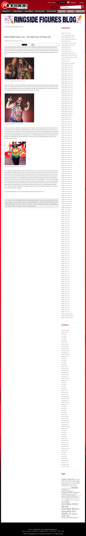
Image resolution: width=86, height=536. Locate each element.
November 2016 (65, 398)
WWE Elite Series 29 (66, 123)
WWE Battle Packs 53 (66, 101)
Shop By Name (51, 11)
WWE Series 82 (65, 281)
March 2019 (64, 342)
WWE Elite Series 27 (66, 119)
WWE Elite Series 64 (66, 193)
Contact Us (80, 11)
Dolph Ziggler (73, 483)
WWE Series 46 (65, 229)
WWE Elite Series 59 (66, 183)
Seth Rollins (74, 497)
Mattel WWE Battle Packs (67, 37)
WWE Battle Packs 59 (66, 111)
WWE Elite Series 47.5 (67, 161)
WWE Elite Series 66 (66, 197)
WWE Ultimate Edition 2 (67, 317)
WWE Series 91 (65, 297)
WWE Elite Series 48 (66, 163)
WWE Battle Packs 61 (66, 115)
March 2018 (64, 366)
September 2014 (65, 448)
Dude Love (48, 200)
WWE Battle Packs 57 (66, 107)
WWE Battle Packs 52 (66, 99)
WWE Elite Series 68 (66, 201)
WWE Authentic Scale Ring (68, 63)
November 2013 (65, 466)
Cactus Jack (42, 200)
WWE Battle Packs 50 (66, 97)
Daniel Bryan (76, 481)
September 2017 (65, 378)
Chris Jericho (70, 481)
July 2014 (63, 452)
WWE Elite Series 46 (66, 157)
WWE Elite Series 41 (66, 147)
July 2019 (63, 334)
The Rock (63, 500)
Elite (77, 483)
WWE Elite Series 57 (66, 179)
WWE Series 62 (65, 255)
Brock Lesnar (64, 481)
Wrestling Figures (65, 61)
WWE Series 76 (65, 269)
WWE (14, 206)
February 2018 (64, 368)
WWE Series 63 (65, 257)
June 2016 (64, 408)
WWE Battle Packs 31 (66, 71)
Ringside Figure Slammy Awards (69, 57)
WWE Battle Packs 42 (66, 89)
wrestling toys (8, 206)
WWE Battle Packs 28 (66, 65)
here (42, 191)
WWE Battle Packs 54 (66, 103)
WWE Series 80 (65, 277)
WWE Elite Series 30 (66, 125)
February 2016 (64, 416)
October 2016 (64, 400)
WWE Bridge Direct (66, 117)
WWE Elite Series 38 (66, 141)
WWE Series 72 (65, 261)
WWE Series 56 (65, 243)
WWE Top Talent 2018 (66, 313)
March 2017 (64, 390)
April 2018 (63, 364)
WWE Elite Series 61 (66, 187)
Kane (69, 485)
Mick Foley (18, 204)
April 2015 (63, 436)
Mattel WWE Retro (66, 47)
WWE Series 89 (65, 293)
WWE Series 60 (65, 251)
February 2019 (64, 344)
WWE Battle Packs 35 (66, 79)
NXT (76, 494)
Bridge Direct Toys (65, 33)
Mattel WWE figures (10, 204)
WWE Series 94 (65, 303)
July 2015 (63, 430)
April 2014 (63, 456)
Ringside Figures (19, 40)
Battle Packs (64, 480)
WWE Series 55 (65, 241)
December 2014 (65, 444)
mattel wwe (42, 202)
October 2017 (64, 376)
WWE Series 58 (65, 247)
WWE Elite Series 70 (66, 205)
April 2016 (63, 412)
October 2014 (64, 446)
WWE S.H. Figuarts (66, 209)
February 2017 (64, 392)
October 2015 (64, 424)
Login (49, 2)
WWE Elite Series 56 (66, 177)
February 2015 (64, 440)
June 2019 (64, 336)
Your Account (62, 2)
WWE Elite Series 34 (66, 133)
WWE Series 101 (65, 213)
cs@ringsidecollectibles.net (51, 529)
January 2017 (64, 394)
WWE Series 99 (65, 311)
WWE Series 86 (65, 287)
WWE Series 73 (65, 263)
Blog (63, 531)
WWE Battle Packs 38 (66, 83)
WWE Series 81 (65, 279)
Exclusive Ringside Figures (68, 35)
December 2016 (65, 396)
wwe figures (73, 514)
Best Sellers (39, 11)
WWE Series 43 (65, 223)
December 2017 (65, 372)
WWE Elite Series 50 (66, 167)
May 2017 (63, 386)
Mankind (24, 202)
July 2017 (63, 382)
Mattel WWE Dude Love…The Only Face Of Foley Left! (27, 37)
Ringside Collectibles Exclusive (74, 496)
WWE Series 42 (65, 221)
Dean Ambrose (65, 483)
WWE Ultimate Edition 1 (67, 315)
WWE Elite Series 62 (66, 189)
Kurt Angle (69, 488)
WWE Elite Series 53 (66, 173)
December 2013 (65, 464)
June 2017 (64, 384)
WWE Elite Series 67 (66, 199)
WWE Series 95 (65, 305)
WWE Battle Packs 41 (66, 87)
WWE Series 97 (65, 307)
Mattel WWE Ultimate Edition (68, 53)
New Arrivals (18, 11)
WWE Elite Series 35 (66, 135)
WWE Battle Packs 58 (66, 109)
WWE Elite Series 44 (66, 153)
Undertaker (77, 500)
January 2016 (64, 418)
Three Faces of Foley (27, 204)
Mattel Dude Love (35, 202)
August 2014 (64, 450)
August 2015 (64, 428)
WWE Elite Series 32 (66, 129)
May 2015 (63, 434)
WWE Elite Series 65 (66, 195)
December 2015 (65, 420)
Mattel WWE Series (66, 49)
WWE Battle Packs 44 (66, 91)
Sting (76, 498)
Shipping (70, 11)
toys (67, 500)
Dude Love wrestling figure (15, 202)
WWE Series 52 (65, 235)
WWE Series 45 (65, 227)
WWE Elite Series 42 (66, 149)
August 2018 (64, 356)
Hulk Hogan (69, 484)
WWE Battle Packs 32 (66, 73)
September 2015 (65, 426)
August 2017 (64, 380)
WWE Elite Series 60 (66, 185)
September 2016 (65, 402)
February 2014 (64, 460)
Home (23, 531)
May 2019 (63, 338)
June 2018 (64, 360)
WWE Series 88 (65, 291)
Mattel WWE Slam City (67, 51)
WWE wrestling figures (69, 517)
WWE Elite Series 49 (66, 165)
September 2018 (65, 354)
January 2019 (64, 346)
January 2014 (64, 462)
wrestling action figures (43, 204)
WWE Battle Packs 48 (66, 93)
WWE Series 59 (65, 249)
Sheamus (63, 498)
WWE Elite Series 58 (66, 181)
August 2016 (64, 404)
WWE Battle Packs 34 (66, 77)
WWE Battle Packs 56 (66, 105)
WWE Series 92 (65, 299)
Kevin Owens (74, 485)
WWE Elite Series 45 (66, 155)
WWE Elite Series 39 (66, 143)
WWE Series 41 (65, 219)
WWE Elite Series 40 (66, 145)
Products (6, 11)
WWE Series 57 (65, 245)
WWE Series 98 (65, 309)
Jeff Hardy (74, 484)
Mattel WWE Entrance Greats (68, 43)
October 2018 (64, 352)
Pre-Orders (29, 11)
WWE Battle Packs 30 (66, 69)
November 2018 (65, 350)
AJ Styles (77, 479)
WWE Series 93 (65, 301)
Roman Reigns (65, 497)
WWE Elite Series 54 (66, 175)
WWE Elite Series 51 (66, 169)
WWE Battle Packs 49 (66, 95)
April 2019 (63, 340)
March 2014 (64, 458)
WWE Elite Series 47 (66, 159)
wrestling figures (53, 204)
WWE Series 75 (65, 267)
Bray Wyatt (76, 480)
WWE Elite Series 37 (66, 139)
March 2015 (64, 438)
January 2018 (64, 370)
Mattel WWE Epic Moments (68, 45)
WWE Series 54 (65, 239)
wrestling (35, 204)
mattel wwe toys (67, 494)
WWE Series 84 (65, 285)
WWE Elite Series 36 (66, 137)
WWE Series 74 (65, 265)
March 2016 (64, 414)
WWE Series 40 (65, 217)
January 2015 (64, 442)
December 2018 (65, 348)
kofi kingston (64, 488)
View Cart (73, 2)
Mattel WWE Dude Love (52, 202)
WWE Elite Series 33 (66, 131)
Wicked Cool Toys (65, 59)
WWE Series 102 (65, 215)
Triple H (72, 500)
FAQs (59, 531)
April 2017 (63, 388)
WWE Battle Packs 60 (66, 113)
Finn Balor (63, 484)
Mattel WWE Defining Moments (69, 39)
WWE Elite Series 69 (66, 203)
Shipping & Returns (43, 531)
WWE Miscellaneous (66, 207)
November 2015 (65, 422)
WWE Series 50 (65, 231)
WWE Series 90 (65, 295)
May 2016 (63, 410)
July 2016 (63, 406)
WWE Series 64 (65, 259)
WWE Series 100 (65, 211)
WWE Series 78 (65, 273)
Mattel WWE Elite (22, 200)
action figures (35, 200)
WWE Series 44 (65, 225)
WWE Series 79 (65, 275)
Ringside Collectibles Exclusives (69, 55)
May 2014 (63, 454)
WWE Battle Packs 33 (66, 75)
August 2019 (64, 332)
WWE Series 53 (65, 237)
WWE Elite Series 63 (66, 191)
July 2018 (63, 358)
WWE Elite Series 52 (66, 171)
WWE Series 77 (65, 271)
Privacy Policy (53, 531)
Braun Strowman (70, 480)
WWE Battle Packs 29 (66, 67)
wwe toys (65, 516)
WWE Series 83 (65, 283)
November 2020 (65, 330)
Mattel (28, 202)
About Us (62, 11)
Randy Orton (64, 495)
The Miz (78, 498)
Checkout (81, 2)
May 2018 (63, 362)
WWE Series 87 (65, 289)
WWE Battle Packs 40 (66, 85)
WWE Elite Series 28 (66, 121)
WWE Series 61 (65, 253)
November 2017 (65, 374)
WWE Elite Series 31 (66, 127)
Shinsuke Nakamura (70, 498)
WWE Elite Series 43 (66, 151)
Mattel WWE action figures (67, 491)
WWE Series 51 (65, 233)
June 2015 (64, 432)
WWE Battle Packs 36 (66, 81)
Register (53, 2)
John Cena (64, 485)
